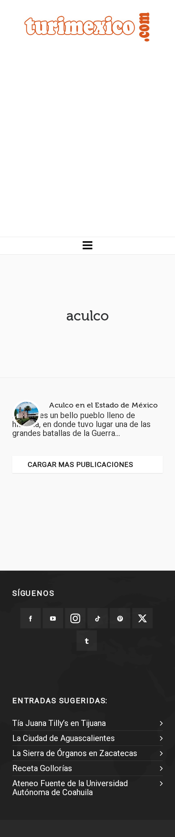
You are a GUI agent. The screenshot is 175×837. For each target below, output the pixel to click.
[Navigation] (87, 245)
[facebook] (30, 618)
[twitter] (142, 618)
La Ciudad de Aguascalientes (63, 738)
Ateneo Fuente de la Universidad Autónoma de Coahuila (70, 787)
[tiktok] (98, 618)
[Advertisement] (87, 145)
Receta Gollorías (42, 768)
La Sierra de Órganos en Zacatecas (74, 753)
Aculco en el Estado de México (103, 405)
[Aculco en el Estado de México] (26, 414)
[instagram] (75, 618)
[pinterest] (120, 618)
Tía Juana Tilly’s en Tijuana (59, 723)
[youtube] (53, 618)
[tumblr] (87, 640)
